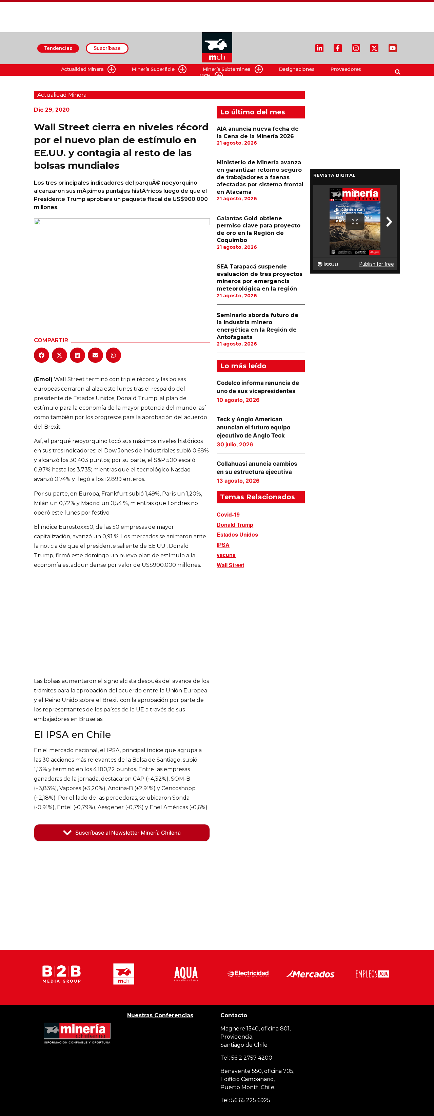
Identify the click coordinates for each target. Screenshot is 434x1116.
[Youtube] (393, 48)
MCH (205, 76)
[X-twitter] (374, 48)
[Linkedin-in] (319, 48)
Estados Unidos (237, 534)
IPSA (223, 544)
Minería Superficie (153, 69)
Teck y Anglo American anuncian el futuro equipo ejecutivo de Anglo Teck (253, 427)
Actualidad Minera (82, 69)
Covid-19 (228, 514)
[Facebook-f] (338, 48)
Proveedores (346, 69)
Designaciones (297, 69)
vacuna (226, 555)
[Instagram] (356, 48)
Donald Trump (235, 524)
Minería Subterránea (227, 69)
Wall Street (230, 565)
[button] (41, 355)
